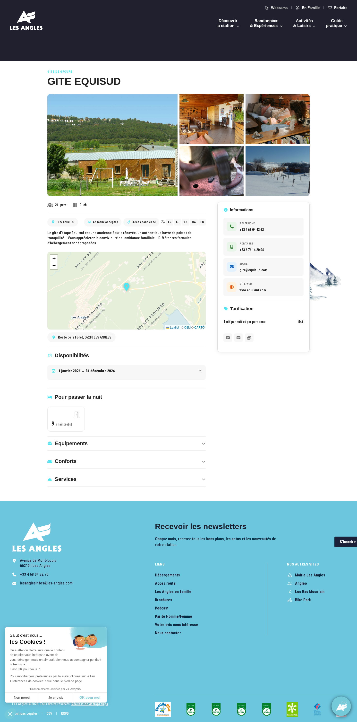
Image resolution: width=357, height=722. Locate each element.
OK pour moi (89, 697)
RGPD (65, 713)
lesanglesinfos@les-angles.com (46, 583)
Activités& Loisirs (303, 23)
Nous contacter (168, 633)
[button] (10, 714)
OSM (187, 327)
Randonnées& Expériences (264, 23)
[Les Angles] (26, 20)
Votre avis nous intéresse (176, 624)
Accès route (165, 583)
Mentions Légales (25, 713)
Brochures (163, 600)
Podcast (162, 608)
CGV (49, 713)
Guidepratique (334, 23)
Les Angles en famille (173, 591)
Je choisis (55, 697)
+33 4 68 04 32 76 (34, 574)
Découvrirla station (227, 23)
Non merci (22, 697)
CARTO (199, 327)
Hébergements (167, 575)
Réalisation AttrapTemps (89, 704)
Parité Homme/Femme (173, 616)
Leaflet (174, 327)
